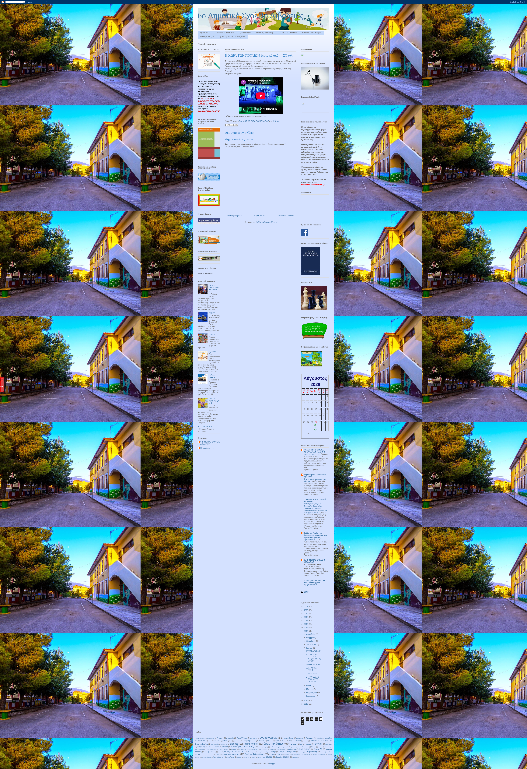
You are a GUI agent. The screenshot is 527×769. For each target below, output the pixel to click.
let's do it (295, 757)
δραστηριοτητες (250, 744)
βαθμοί (216, 741)
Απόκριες (309, 738)
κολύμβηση (242, 749)
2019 (306, 614)
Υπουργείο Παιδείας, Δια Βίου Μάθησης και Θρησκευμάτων (314, 582)
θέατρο (313, 747)
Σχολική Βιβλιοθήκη (254, 754)
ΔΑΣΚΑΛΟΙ (297, 741)
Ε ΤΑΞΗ (294, 744)
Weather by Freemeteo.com (205, 273)
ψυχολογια (230, 757)
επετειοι (225, 747)
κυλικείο (272, 749)
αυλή (209, 741)
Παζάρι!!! (212, 334)
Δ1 (290, 741)
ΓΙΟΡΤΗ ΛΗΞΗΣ (312, 673)
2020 (306, 610)
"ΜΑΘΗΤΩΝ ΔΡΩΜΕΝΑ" (314, 450)
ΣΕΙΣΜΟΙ (198, 754)
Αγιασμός (212, 352)
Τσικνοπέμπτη (206, 757)
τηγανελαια (295, 754)
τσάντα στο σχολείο (319, 754)
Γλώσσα (269, 741)
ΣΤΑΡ (217, 754)
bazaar (239, 757)
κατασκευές (224, 749)
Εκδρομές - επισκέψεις (264, 33)
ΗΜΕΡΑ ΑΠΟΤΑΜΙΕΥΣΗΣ (214, 401)
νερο (219, 752)
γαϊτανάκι (237, 741)
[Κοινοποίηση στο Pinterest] (236, 125)
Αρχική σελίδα (205, 33)
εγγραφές (308, 744)
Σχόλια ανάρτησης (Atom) (266, 222)
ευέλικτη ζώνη (274, 747)
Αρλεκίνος (320, 738)
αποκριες (299, 738)
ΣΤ (205, 754)
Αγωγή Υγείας (242, 738)
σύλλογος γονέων (230, 754)
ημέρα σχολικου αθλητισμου (299, 747)
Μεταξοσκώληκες (210, 752)
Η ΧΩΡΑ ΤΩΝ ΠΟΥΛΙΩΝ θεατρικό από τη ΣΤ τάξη (313, 658)
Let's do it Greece (213, 376)
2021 (306, 607)
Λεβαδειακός (281, 749)
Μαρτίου (309, 689)
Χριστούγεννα (218, 757)
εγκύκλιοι (328, 744)
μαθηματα (292, 749)
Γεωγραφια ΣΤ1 (249, 741)
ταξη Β (279, 754)
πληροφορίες (312, 752)
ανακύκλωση (288, 738)
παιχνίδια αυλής (263, 752)
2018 (306, 617)
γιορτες (261, 741)
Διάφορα (234, 744)
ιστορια (320, 747)
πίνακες (301, 752)
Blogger (272, 764)
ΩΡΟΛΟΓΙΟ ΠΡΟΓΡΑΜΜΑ (287, 33)
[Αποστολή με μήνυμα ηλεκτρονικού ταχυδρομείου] (226, 125)
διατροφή (224, 744)
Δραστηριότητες (245, 33)
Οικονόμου (251, 752)
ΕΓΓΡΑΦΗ (318, 744)
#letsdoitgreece (200, 738)
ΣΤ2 (211, 754)
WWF (306, 592)
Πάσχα (281, 752)
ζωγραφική (285, 747)
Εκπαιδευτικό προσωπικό (224, 33)
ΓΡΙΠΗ (277, 741)
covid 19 (246, 757)
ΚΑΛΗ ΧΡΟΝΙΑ (212, 749)
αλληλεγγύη (253, 738)
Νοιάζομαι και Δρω (207, 37)
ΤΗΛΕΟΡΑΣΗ (306, 754)
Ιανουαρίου (311, 696)
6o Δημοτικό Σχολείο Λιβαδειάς (250, 15)
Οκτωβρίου (311, 641)
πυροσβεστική (325, 752)
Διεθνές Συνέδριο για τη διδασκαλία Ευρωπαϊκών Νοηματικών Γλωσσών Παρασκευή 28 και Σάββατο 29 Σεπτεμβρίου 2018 (315, 508)
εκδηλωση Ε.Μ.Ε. (213, 747)
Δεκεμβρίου (311, 634)
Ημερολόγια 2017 (311, 540)
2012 (306, 704)
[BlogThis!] (229, 125)
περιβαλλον (291, 752)
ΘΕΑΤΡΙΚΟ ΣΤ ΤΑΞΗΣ (312, 669)
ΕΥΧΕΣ (212, 313)
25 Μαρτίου (210, 738)
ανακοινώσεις (268, 737)
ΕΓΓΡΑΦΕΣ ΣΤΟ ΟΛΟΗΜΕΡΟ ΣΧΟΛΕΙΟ (312, 679)
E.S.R (253, 757)
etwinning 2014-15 (265, 757)
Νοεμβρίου (310, 638)
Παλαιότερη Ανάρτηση (285, 216)
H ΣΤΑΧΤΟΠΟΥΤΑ (205, 427)
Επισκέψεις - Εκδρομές (242, 746)
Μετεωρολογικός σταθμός (311, 33)
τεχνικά (287, 754)
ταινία (271, 754)
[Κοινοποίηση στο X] (231, 125)
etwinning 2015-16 (282, 757)
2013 (306, 700)
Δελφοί (305, 741)
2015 (306, 627)
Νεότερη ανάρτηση (234, 216)
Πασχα (273, 752)
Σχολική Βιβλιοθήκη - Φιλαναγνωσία (232, 37)
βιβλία (224, 741)
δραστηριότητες (274, 743)
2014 (306, 631)
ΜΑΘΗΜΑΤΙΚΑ (304, 749)
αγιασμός (230, 738)
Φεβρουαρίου (311, 693)
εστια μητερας (263, 747)
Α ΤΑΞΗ (220, 738)
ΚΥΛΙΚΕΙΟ (263, 749)
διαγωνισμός (215, 744)
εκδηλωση (201, 747)
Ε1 (301, 744)
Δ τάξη (284, 741)
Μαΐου (309, 686)
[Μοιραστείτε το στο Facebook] (234, 125)
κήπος (233, 749)
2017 (306, 621)
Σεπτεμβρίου (311, 645)
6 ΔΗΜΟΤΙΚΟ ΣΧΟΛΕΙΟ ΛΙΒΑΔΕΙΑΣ (210, 443)
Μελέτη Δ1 (317, 749)
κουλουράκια (253, 749)
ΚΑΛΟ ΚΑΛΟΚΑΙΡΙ (313, 651)
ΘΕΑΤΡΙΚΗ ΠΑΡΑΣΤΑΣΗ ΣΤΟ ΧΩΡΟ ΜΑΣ (214, 288)
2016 (306, 624)
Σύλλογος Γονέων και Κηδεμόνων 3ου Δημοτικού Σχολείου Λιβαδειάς (315, 535)
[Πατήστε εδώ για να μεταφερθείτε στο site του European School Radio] (315, 112)
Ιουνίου (309, 648)
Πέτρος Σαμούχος (207, 448)
